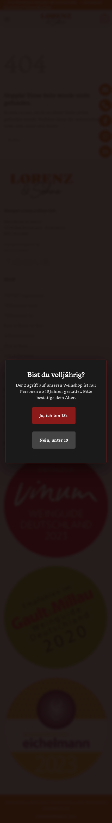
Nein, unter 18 (54, 440)
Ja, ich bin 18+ (54, 415)
